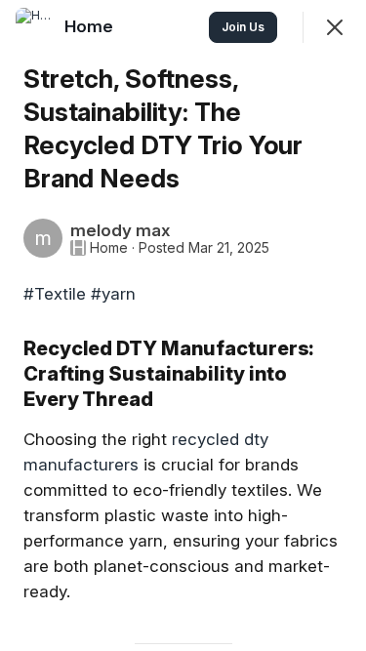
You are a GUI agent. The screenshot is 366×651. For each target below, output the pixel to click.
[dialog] (183, 325)
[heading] (90, 26)
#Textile (54, 294)
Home (109, 248)
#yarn (113, 294)
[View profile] (35, 27)
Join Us (243, 27)
